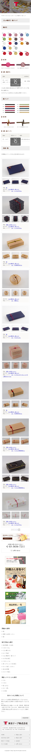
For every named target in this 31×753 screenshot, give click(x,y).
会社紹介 (18, 741)
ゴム (12, 191)
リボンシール (6, 661)
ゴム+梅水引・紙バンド (13, 189)
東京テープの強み (5, 741)
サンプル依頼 (4, 744)
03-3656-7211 (8, 729)
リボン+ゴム (6, 648)
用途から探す (19, 734)
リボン (5, 683)
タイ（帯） (6, 688)
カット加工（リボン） (9, 666)
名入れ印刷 (6, 669)
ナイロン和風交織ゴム (19, 450)
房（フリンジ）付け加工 (9, 664)
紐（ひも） (6, 685)
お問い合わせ (16, 550)
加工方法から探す (5, 737)
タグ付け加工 (6, 658)
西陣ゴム (16, 300)
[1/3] (15, 176)
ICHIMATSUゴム (18, 265)
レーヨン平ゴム (18, 191)
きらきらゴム (17, 337)
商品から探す (19, 737)
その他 (5, 691)
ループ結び (6, 653)
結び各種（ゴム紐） (8, 645)
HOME (2, 734)
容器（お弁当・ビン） (11, 224)
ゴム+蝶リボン (7, 650)
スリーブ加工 (6, 672)
